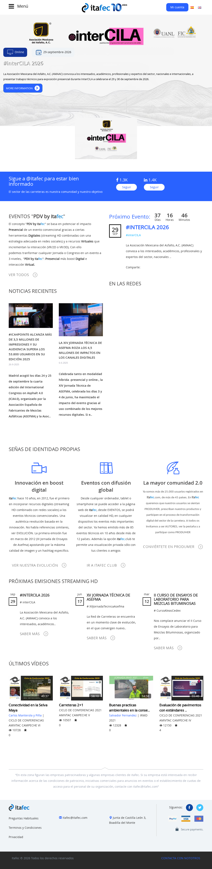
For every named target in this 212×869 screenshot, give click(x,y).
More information (20, 88)
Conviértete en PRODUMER (168, 546)
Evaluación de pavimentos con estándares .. (180, 708)
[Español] (192, 7)
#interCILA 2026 (147, 227)
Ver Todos (19, 274)
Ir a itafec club (102, 565)
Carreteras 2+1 (71, 705)
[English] (199, 7)
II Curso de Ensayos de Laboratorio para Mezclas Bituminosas (176, 599)
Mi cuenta (177, 7)
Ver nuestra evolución (35, 565)
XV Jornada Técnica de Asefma (108, 597)
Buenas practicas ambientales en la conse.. (129, 708)
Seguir (126, 187)
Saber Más (30, 633)
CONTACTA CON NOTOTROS (180, 858)
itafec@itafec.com (75, 818)
